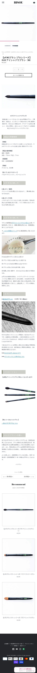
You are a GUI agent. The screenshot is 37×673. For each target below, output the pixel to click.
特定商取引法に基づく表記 (16, 643)
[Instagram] (20, 649)
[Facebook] (13, 649)
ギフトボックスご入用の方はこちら (14, 356)
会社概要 (6, 643)
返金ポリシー (23, 645)
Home (3, 52)
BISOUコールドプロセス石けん (21, 223)
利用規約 (16, 645)
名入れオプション (8, 299)
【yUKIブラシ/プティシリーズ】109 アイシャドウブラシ (19, 617)
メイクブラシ (18, 464)
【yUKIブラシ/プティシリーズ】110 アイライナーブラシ (19, 574)
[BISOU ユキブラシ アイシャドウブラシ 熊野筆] (18, 380)
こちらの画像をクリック (10, 231)
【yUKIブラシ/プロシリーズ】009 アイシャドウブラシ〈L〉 (18, 530)
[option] (7, 46)
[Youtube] (17, 649)
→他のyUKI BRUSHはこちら (10, 423)
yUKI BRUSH (7, 52)
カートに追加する (18, 75)
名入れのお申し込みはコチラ (12, 353)
